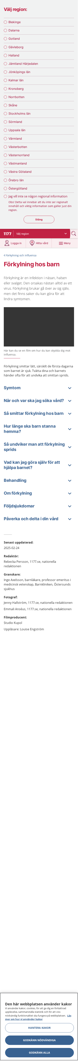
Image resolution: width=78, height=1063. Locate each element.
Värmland (15, 138)
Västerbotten (17, 147)
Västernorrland (18, 155)
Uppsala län (16, 130)
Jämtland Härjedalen (23, 63)
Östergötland (17, 188)
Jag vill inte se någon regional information (37, 196)
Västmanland (17, 163)
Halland (13, 55)
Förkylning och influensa (21, 255)
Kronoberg (16, 89)
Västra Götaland (20, 172)
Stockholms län (19, 113)
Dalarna (13, 30)
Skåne (12, 105)
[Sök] (74, 233)
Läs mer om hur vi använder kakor (38, 1017)
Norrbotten (16, 97)
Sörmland (15, 122)
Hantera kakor (39, 1027)
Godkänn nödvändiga (39, 1040)
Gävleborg (15, 47)
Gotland (14, 38)
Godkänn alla (39, 1052)
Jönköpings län (19, 72)
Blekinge (14, 22)
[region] (39, 1026)
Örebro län (16, 180)
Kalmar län (15, 80)
